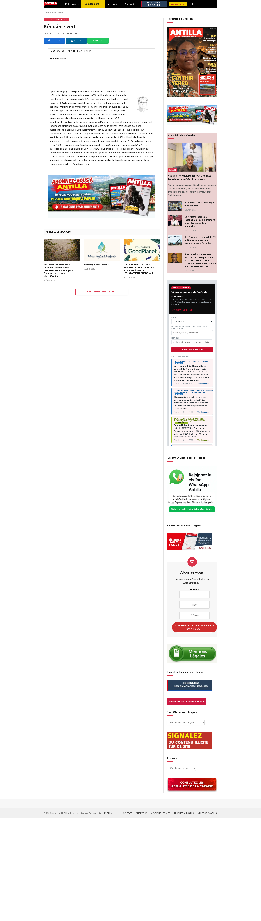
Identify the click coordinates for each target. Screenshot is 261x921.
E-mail (194, 589)
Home (46, 12)
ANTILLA (108, 813)
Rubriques (70, 4)
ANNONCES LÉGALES (184, 813)
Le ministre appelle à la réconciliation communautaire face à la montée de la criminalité (200, 221)
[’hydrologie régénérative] (102, 250)
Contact (129, 4)
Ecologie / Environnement (56, 19)
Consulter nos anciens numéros (186, 701)
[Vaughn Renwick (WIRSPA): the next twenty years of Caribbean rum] (192, 157)
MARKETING (141, 813)
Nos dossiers (91, 4)
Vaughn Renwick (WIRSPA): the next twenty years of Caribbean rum (189, 177)
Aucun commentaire (67, 34)
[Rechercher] (192, 4)
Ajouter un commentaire (102, 292)
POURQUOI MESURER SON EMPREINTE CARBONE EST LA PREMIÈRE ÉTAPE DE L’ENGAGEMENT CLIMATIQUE (139, 269)
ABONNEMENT (178, 4)
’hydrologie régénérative (96, 264)
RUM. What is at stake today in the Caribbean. (199, 204)
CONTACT (128, 813)
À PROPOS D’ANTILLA (207, 813)
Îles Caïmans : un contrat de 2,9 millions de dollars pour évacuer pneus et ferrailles (200, 240)
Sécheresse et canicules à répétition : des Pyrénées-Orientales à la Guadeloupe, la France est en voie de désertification (58, 270)
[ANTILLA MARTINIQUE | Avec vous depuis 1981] (50, 4)
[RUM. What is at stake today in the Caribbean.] (175, 206)
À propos (112, 4)
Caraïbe (172, 170)
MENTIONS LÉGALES (160, 813)
